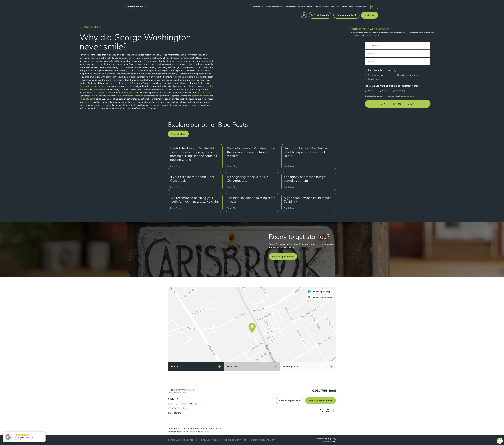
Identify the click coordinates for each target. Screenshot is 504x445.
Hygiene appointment (410, 75)
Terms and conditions (182, 440)
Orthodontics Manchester (92, 86)
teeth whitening (135, 95)
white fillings (86, 98)
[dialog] (500, 441)
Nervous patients (305, 7)
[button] (258, 6)
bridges (102, 92)
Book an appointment (290, 400)
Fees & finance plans (274, 7)
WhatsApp (401, 91)
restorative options (182, 89)
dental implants (126, 92)
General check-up (376, 75)
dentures (92, 92)
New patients (290, 7)
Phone (370, 91)
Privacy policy (210, 440)
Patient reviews (348, 7)
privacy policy (409, 96)
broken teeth (99, 89)
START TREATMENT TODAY (398, 103)
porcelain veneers (200, 95)
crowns (110, 92)
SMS (384, 91)
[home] (136, 6)
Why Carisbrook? (322, 7)
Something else (375, 79)
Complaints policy (263, 440)
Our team (335, 7)
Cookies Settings (235, 440)
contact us (99, 105)
